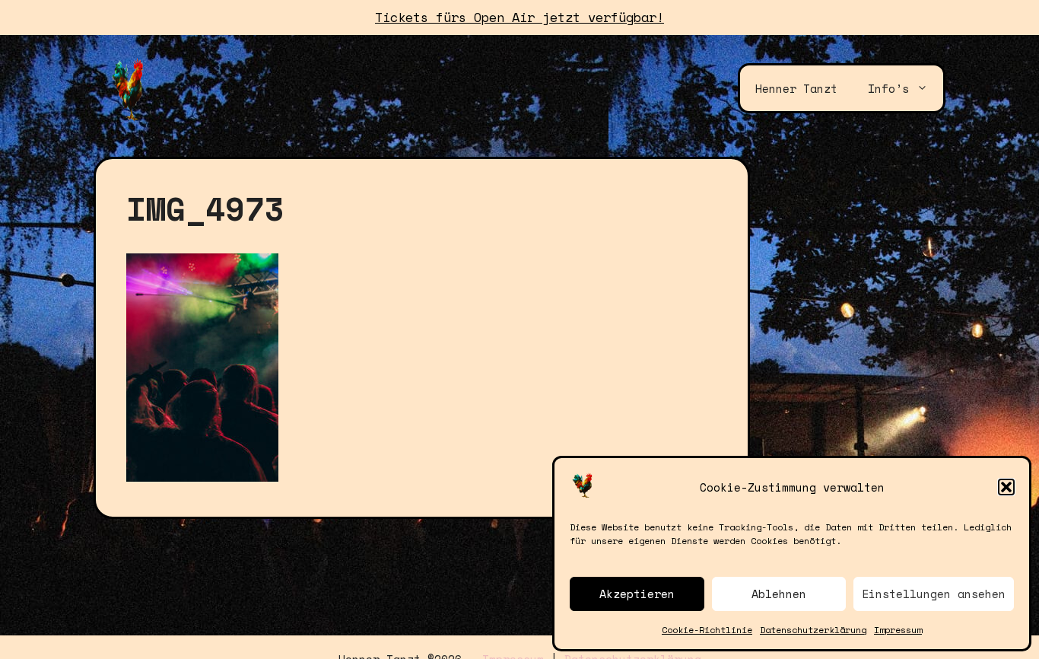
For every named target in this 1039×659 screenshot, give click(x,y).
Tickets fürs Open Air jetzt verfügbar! (519, 17)
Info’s (888, 88)
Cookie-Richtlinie (707, 629)
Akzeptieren (637, 593)
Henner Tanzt (796, 88)
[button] (1006, 487)
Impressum (898, 629)
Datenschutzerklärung (813, 629)
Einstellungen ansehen (934, 593)
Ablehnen (778, 593)
